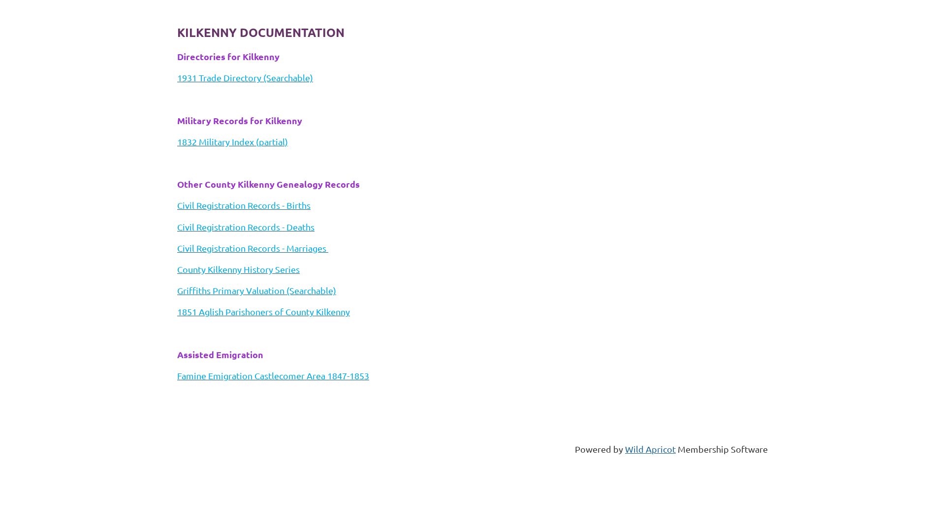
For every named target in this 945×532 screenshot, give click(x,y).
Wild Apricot (650, 449)
